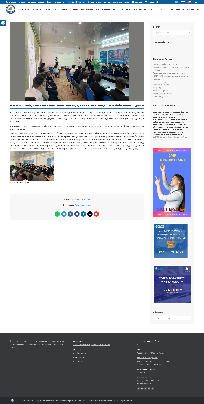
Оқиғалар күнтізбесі (161, 96)
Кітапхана (139, 2)
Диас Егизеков (94, 400)
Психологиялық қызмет (162, 82)
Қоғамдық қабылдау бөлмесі (165, 64)
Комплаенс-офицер (161, 85)
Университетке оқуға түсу (147, 358)
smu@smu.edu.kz (37, 2)
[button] (3, 23)
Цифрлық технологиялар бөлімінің (49, 400)
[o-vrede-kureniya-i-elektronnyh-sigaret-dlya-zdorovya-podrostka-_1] (77, 166)
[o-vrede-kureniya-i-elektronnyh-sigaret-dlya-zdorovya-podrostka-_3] (32, 166)
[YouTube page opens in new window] (72, 2)
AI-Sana (151, 2)
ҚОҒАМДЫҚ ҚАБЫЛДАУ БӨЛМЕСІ (116, 2)
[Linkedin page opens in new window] (83, 2)
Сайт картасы (95, 2)
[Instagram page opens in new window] (76, 2)
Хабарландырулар (160, 91)
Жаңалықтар (158, 88)
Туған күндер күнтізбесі (162, 93)
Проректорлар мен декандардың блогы (169, 73)
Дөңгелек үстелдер (83, 205)
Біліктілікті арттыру (144, 377)
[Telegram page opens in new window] (79, 2)
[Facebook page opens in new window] (69, 2)
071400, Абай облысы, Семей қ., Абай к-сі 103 (91, 345)
